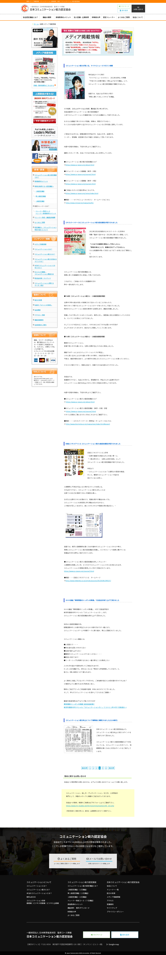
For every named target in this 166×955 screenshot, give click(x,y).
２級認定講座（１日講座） (78, 889)
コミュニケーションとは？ (43, 249)
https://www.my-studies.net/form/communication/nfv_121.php (90, 806)
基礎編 (29, 903)
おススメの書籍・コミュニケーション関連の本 (44, 273)
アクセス (110, 900)
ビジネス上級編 (53, 903)
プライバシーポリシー (115, 911)
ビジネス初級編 (39, 903)
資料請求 (125, 934)
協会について (138, 17)
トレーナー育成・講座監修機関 (45, 217)
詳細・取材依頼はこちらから (44, 85)
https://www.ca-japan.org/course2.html (81, 174)
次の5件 (111, 768)
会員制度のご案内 (40, 325)
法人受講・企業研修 (81, 17)
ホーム (36, 24)
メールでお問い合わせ (100, 858)
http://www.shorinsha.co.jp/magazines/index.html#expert (88, 424)
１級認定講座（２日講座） (78, 897)
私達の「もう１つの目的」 (43, 305)
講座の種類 (47, 17)
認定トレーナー (109, 17)
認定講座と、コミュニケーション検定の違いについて (46, 228)
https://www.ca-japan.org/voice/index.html (82, 193)
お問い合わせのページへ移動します (99, 863)
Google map (113, 944)
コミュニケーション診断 (36, 900)
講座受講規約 (39, 320)
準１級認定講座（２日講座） (79, 893)
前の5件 (85, 768)
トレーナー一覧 (113, 889)
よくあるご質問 (124, 17)
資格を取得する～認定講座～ (44, 186)
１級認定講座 (40, 201)
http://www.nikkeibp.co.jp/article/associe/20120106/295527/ (88, 581)
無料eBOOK (31, 897)
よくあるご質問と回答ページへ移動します (67, 863)
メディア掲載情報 (40, 244)
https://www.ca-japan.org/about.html (80, 165)
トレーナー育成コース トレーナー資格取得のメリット (46, 212)
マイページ (97, 934)
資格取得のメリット (63, 17)
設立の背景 (38, 300)
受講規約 (110, 904)
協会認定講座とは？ (30, 17)
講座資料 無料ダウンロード (79, 908)
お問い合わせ (138, 9)
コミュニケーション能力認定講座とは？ (83, 886)
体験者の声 (96, 17)
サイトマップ (112, 908)
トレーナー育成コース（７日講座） (81, 900)
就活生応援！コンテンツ (43, 278)
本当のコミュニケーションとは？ (39, 893)
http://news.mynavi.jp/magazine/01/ (80, 203)
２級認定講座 (40, 191)
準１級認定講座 (41, 196)
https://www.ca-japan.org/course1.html (81, 184)
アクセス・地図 (40, 315)
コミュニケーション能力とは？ (45, 254)
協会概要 (38, 310)
